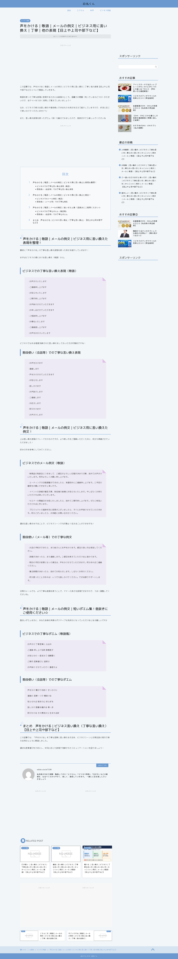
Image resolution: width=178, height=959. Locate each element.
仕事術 (32, 950)
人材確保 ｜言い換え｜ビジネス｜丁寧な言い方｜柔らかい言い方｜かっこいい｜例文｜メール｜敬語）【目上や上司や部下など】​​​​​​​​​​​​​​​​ (139, 154)
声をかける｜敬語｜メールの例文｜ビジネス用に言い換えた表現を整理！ (65, 182)
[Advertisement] (65, 64)
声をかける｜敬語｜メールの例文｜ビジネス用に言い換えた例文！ (62, 195)
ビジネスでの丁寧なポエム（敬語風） (52, 211)
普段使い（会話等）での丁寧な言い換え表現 (55, 189)
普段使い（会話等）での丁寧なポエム (52, 214)
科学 (92, 10)
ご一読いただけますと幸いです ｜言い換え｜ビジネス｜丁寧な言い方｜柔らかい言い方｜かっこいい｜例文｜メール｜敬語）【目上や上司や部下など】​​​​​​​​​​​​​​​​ (139, 182)
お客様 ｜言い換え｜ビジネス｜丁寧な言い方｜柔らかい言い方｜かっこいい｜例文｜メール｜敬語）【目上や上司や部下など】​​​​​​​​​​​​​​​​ (139, 168)
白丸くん (89, 3)
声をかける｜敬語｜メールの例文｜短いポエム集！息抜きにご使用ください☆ (67, 207)
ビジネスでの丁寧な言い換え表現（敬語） (54, 186)
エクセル (80, 10)
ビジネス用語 (105, 10)
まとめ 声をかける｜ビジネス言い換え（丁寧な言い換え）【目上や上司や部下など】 (68, 221)
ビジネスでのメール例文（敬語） (50, 199)
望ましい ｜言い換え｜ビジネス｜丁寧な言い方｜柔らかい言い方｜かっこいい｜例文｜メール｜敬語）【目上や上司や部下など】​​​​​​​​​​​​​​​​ (139, 197)
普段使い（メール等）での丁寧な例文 (52, 202)
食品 (69, 10)
